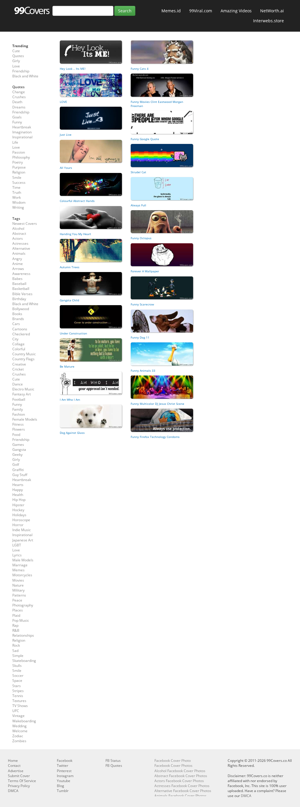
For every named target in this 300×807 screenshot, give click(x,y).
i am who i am (70, 399)
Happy (17, 489)
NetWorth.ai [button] (272, 10)
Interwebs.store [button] (268, 20)
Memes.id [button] (171, 10)
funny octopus (141, 238)
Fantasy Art (21, 394)
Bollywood (20, 308)
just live (65, 134)
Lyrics (17, 555)
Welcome (20, 730)
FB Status (113, 760)
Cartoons (19, 329)
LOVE (63, 102)
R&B (15, 630)
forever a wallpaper (145, 271)
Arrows (18, 268)
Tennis (17, 695)
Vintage (18, 715)
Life (15, 142)
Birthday (19, 298)
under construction (73, 333)
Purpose (19, 167)
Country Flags (23, 358)
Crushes (19, 96)
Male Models (22, 560)
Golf (15, 464)
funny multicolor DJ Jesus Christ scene (157, 404)
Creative (19, 364)
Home (13, 760)
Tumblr (63, 790)
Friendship (20, 71)
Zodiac (17, 735)
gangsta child (69, 300)
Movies (18, 580)
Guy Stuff (19, 474)
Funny (17, 122)
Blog (60, 785)
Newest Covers (24, 223)
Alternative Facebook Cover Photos (182, 790)
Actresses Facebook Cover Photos (181, 785)
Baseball (19, 283)
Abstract (19, 233)
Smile (16, 177)
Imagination (22, 132)
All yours (66, 168)
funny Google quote (145, 139)
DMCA (13, 790)
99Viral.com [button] (200, 10)
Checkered (21, 334)
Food (16, 434)
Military (18, 590)
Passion (18, 152)
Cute (16, 50)
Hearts (17, 484)
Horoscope (21, 519)
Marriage (20, 565)
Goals (17, 117)
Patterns (19, 595)
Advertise (15, 770)
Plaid (16, 615)
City (15, 339)
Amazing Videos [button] (236, 10)
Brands (18, 318)
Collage (18, 344)
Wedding (19, 725)
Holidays (19, 514)
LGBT (16, 545)
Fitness (18, 424)
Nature (18, 585)
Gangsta (19, 449)
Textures (19, 700)
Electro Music (23, 389)
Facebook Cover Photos (173, 765)
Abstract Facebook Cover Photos (180, 775)
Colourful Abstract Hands (77, 201)
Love (16, 66)
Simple (17, 655)
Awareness (21, 273)
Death (17, 101)
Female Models (24, 419)
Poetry (17, 162)
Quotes (18, 55)
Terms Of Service (22, 780)
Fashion (18, 414)
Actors (17, 238)
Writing (18, 207)
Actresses (20, 243)
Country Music (24, 353)
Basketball (20, 288)
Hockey (18, 509)
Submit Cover (19, 775)
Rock (16, 645)
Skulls (17, 665)
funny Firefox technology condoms (155, 437)
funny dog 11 (140, 337)
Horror (17, 524)
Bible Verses (22, 293)
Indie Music (21, 529)
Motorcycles (22, 574)
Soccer (17, 675)
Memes (18, 570)
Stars (16, 685)
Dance (17, 384)
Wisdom (18, 202)
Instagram (65, 775)
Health (17, 494)
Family (17, 409)
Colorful (18, 348)
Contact (14, 765)
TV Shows (20, 705)
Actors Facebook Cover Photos (179, 780)
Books (17, 313)
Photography (22, 605)
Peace (17, 600)
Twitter (62, 765)
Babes (17, 278)
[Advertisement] (126, 486)
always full (138, 205)
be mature (67, 366)
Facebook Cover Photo (172, 760)
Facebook (64, 760)
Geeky (17, 454)
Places (17, 610)
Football (18, 399)
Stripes (18, 690)
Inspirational (22, 137)
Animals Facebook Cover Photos (180, 795)
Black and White (25, 76)
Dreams (18, 107)
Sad (15, 650)
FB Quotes (113, 765)
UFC (15, 710)
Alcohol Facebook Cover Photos (179, 770)
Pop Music (20, 620)
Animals (18, 253)
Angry (17, 258)
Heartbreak (21, 127)
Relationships (23, 635)
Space (17, 680)
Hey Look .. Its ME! (73, 69)
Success (18, 182)
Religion (18, 172)
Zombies (19, 740)
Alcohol (18, 228)
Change (18, 91)
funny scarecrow (142, 304)
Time (16, 187)
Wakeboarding (24, 720)
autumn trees (69, 267)
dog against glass (72, 433)
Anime (17, 263)
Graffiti (18, 469)
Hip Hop (18, 499)
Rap (15, 625)
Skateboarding (24, 660)
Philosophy (21, 157)
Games (18, 444)
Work (16, 197)
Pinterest (64, 770)
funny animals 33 (143, 370)
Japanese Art (22, 540)
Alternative (21, 248)
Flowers (18, 429)
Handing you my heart (75, 234)
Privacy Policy (19, 785)
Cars (16, 323)
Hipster (18, 504)
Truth (16, 192)
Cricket (18, 369)
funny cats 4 (140, 69)
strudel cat (138, 172)
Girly (16, 60)
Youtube (63, 780)
